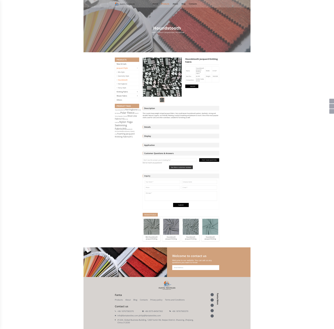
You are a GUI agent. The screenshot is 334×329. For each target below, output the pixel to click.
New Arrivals (122, 64)
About (175, 3)
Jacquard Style (122, 68)
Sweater (120, 116)
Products (165, 3)
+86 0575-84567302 (154, 311)
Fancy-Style (122, 88)
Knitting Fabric (122, 92)
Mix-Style (121, 72)
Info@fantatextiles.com (127, 315)
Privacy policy (156, 299)
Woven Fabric (122, 96)
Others (119, 100)
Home (155, 3)
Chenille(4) (120, 131)
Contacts (193, 3)
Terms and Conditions (175, 299)
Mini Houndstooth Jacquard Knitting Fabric (152, 238)
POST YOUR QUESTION (209, 160)
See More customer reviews (181, 167)
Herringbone (122, 84)
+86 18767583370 (125, 311)
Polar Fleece (127, 112)
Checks (125, 116)
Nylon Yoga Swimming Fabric (124, 125)
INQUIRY (192, 86)
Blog (183, 3)
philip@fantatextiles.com (150, 315)
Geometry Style (123, 76)
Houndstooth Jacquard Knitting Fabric (171, 238)
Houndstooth (123, 80)
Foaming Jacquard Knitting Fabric (125, 135)
